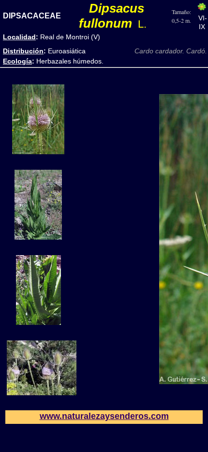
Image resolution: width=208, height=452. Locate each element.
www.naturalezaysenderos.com (104, 416)
